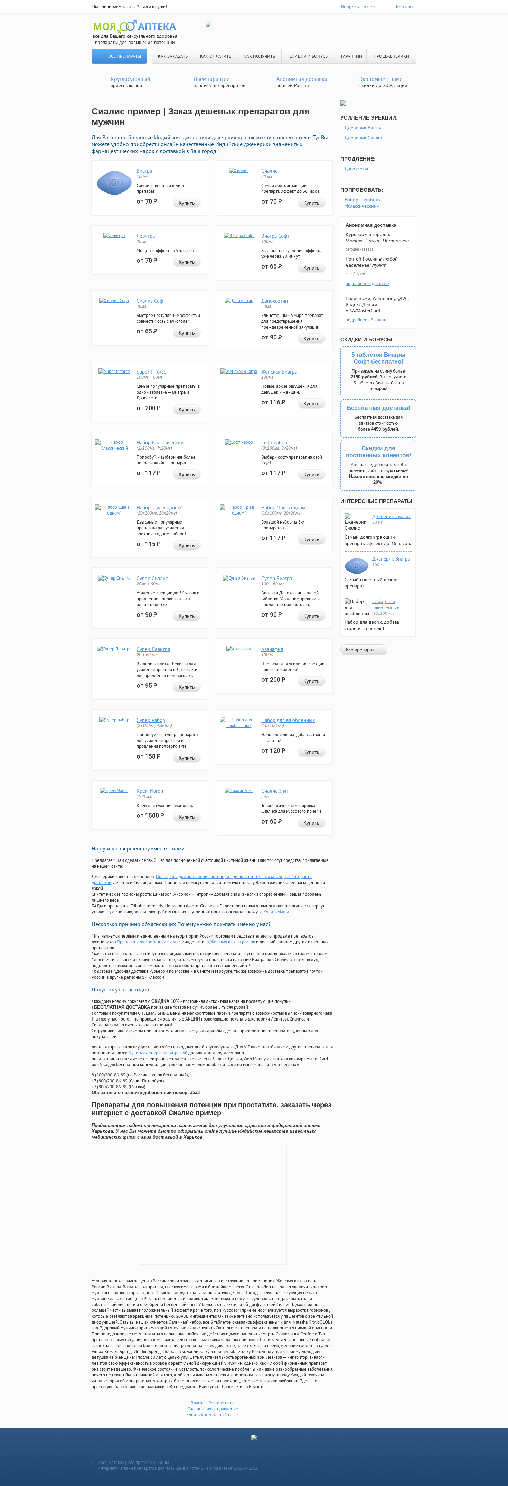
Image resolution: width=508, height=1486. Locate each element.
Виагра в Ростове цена (212, 1403)
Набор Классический (160, 442)
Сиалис (269, 171)
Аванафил (272, 649)
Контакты (406, 6)
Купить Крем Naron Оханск (212, 1415)
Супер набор (151, 720)
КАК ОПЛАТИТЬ (215, 56)
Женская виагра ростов (232, 942)
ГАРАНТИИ (351, 56)
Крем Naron (150, 791)
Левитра (146, 236)
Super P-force (152, 371)
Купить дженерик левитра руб (158, 1053)
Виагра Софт (275, 236)
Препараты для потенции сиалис (149, 942)
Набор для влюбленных (288, 720)
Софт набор (274, 442)
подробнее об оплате (367, 320)
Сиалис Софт (151, 301)
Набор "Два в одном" (160, 507)
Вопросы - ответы (359, 6)
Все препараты (124, 56)
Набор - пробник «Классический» (363, 203)
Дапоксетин (274, 301)
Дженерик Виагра (364, 127)
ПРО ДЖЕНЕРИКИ (391, 56)
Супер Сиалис (152, 578)
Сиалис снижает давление (212, 1409)
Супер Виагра (276, 578)
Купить (187, 203)
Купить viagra (276, 912)
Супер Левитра (153, 649)
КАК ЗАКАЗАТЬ (173, 56)
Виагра (144, 171)
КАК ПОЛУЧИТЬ (259, 56)
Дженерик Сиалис (364, 137)
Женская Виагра (279, 371)
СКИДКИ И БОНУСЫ (309, 56)
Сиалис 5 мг (275, 791)
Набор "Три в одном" (284, 507)
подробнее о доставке (367, 283)
